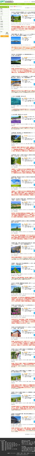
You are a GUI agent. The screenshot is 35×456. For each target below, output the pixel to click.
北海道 (6, 441)
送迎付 (25, 447)
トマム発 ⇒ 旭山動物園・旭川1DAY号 (18, 96)
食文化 (26, 450)
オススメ (32, 450)
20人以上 (25, 448)
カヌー (26, 451)
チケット (30, 442)
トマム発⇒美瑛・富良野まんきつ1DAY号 (19, 114)
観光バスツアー (23, 442)
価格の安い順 (18, 9)
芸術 (24, 450)
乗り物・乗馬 (23, 441)
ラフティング (23, 451)
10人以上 (23, 448)
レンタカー (27, 442)
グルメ (29, 450)
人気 (22, 447)
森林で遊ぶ (26, 441)
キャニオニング (29, 451)
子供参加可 (31, 447)
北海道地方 (2, 441)
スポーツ (30, 441)
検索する (4, 36)
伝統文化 (23, 450)
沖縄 (23, 447)
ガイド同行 (28, 447)
